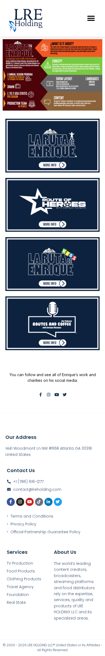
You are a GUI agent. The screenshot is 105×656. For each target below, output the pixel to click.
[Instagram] (49, 395)
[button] (91, 18)
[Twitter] (65, 395)
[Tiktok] (39, 502)
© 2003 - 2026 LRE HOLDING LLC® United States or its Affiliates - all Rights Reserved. (53, 647)
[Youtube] (57, 395)
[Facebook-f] (40, 395)
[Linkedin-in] (48, 502)
